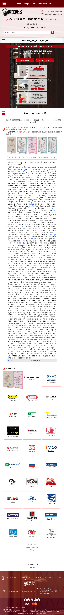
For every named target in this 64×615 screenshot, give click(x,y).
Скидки (41, 89)
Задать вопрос (12, 157)
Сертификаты (33, 102)
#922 (10, 361)
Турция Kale (32, 451)
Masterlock (51, 450)
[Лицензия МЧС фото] (32, 145)
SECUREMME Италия (12, 451)
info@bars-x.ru (32, 567)
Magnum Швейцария (32, 521)
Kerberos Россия (51, 467)
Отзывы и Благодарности (48, 157)
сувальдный (20, 171)
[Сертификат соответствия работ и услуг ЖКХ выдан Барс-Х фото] (22, 145)
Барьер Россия (13, 536)
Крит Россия (32, 536)
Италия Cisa (12, 416)
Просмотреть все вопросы (28, 157)
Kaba (55, 210)
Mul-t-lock (50, 208)
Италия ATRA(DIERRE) (12, 436)
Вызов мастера (42, 102)
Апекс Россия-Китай (12, 518)
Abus (32, 204)
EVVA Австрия (12, 400)
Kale (32, 206)
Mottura (54, 200)
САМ (32, 502)
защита (22, 226)
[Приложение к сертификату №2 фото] (52, 145)
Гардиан (12, 468)
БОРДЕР (13, 501)
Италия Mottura (32, 417)
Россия (32, 468)
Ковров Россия (51, 537)
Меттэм (13, 485)
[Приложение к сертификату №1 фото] (42, 145)
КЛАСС (51, 486)
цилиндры (53, 235)
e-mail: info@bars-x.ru (55, 11)
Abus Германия (32, 400)
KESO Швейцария (51, 382)
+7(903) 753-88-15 (54, 577)
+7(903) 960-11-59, (40, 577)
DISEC (32, 434)
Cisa (28, 202)
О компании (33, 75)
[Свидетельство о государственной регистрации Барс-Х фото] (11, 145)
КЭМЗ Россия (51, 503)
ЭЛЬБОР (32, 486)
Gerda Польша (51, 519)
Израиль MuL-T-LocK (51, 417)
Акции (34, 89)
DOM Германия (51, 435)
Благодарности (41, 75)
